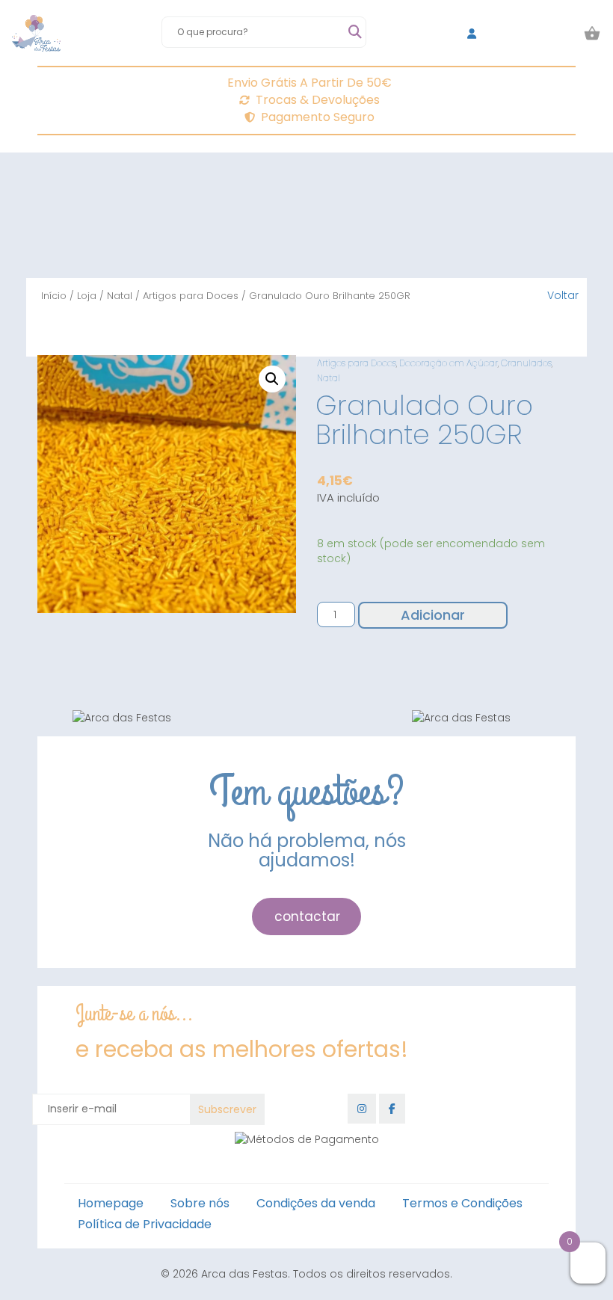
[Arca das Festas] (36, 33)
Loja (86, 296)
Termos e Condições (462, 1203)
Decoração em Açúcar (448, 363)
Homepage (111, 1203)
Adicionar (433, 615)
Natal (119, 296)
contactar (307, 916)
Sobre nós (200, 1203)
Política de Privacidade (145, 1224)
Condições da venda (315, 1203)
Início (54, 296)
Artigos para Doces (190, 296)
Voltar (563, 295)
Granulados (526, 363)
